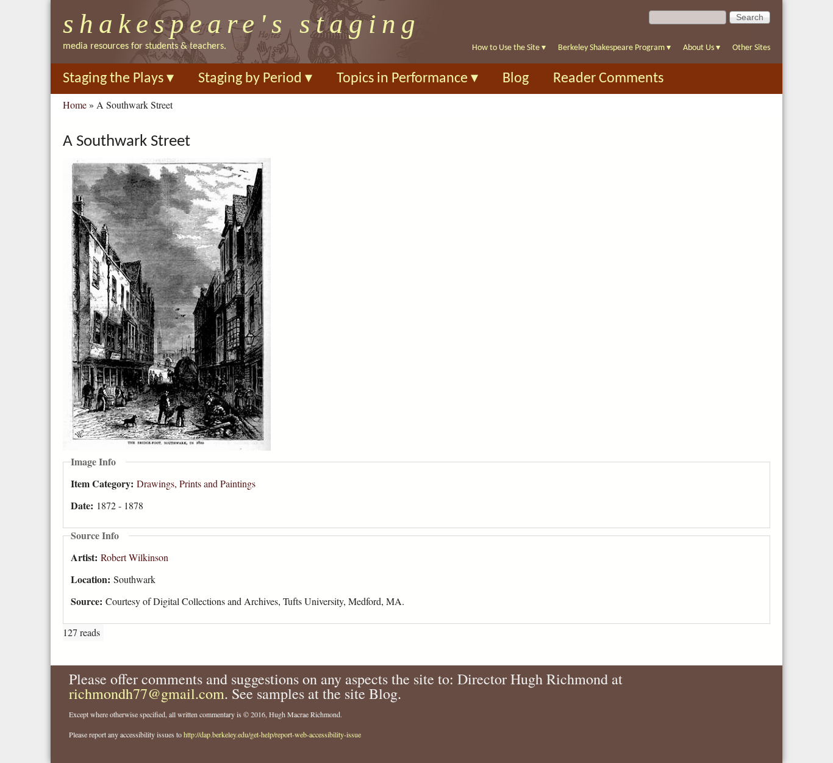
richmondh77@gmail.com (146, 693)
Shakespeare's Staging (242, 24)
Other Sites (751, 48)
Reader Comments (608, 78)
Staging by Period (255, 78)
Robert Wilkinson (134, 557)
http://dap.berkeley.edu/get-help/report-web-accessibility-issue (272, 734)
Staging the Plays (118, 78)
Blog (515, 78)
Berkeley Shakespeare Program (614, 48)
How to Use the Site (509, 48)
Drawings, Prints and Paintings (196, 483)
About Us (701, 48)
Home (75, 104)
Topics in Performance (407, 78)
